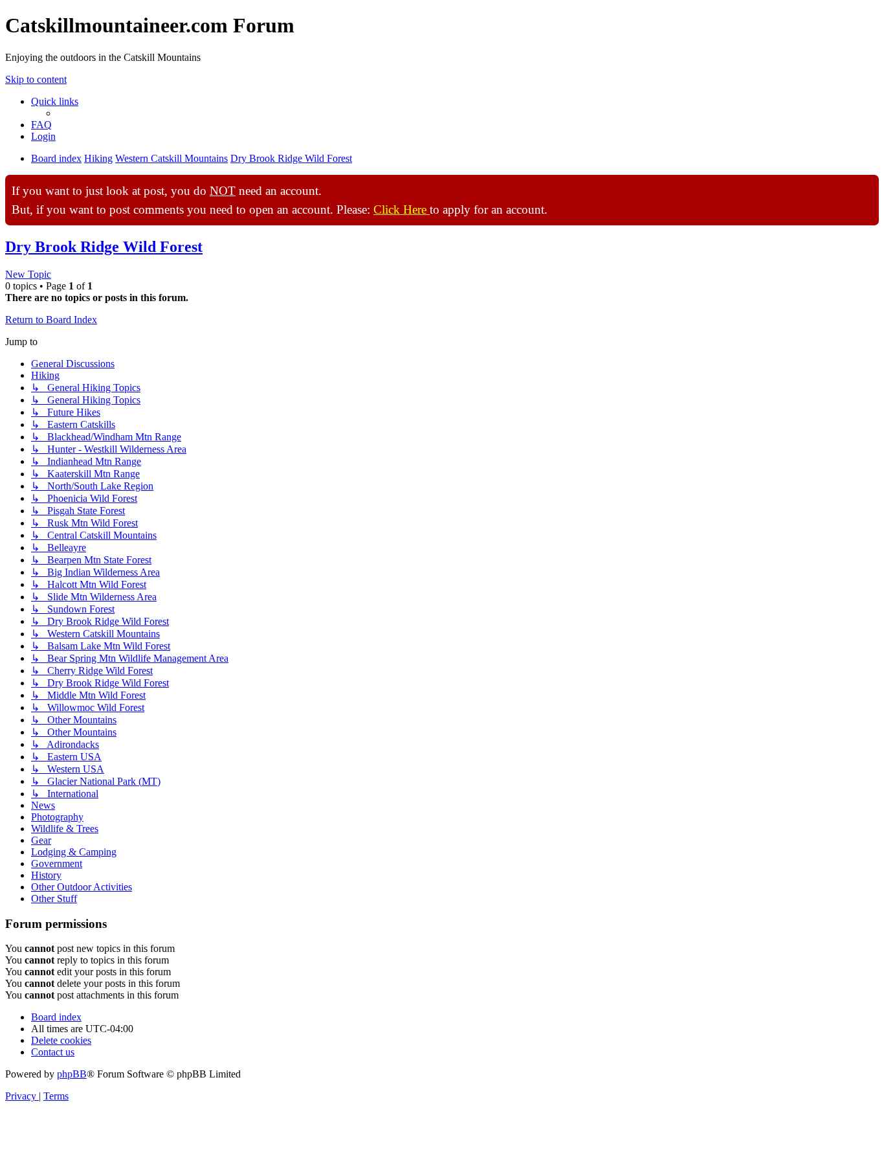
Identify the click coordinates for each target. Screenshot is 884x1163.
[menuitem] (41, 124)
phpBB (72, 1073)
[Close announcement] (868, 185)
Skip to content (36, 79)
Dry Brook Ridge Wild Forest (104, 246)
